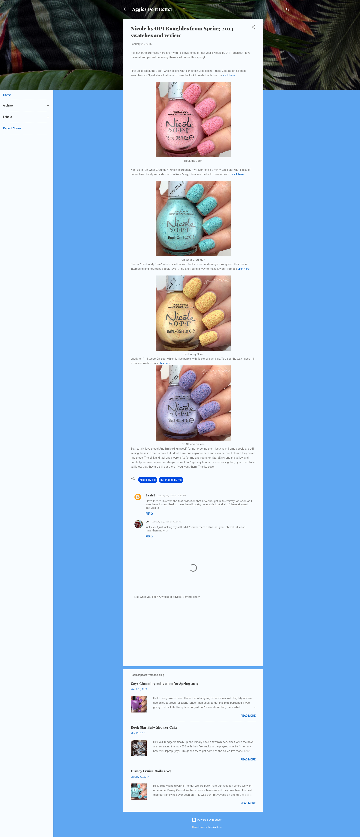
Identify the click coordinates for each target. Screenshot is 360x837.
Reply (149, 513)
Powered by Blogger (209, 819)
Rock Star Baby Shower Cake (154, 727)
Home (7, 95)
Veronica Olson (215, 827)
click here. (229, 75)
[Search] (288, 10)
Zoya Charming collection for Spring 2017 (164, 683)
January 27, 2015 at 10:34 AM (167, 521)
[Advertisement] (278, 75)
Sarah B (150, 495)
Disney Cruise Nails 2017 (151, 771)
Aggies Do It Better (152, 9)
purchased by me (171, 480)
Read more (248, 715)
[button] (253, 28)
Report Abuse (12, 128)
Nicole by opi (148, 480)
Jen (148, 521)
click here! (244, 268)
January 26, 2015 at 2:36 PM (171, 495)
